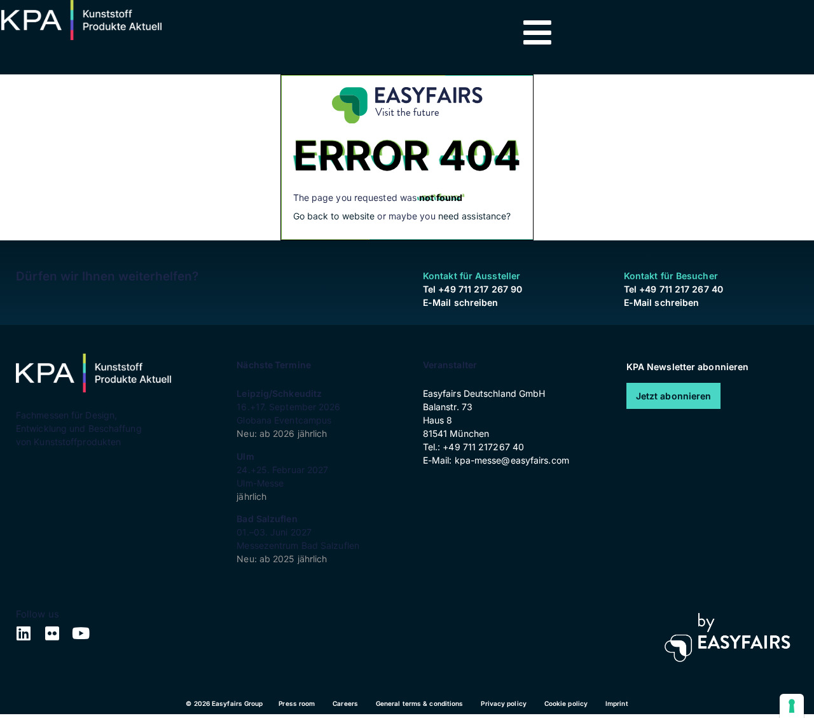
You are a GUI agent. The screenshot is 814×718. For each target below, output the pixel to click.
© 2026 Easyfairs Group (224, 703)
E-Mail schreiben (461, 302)
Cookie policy (566, 703)
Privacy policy (503, 703)
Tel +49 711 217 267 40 (673, 289)
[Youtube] (81, 633)
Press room (297, 703)
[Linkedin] (24, 633)
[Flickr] (52, 633)
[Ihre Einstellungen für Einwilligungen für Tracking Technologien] (792, 706)
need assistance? (474, 216)
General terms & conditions (420, 703)
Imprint (616, 703)
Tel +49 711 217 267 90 (472, 289)
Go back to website (334, 216)
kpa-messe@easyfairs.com (512, 460)
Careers (345, 703)
